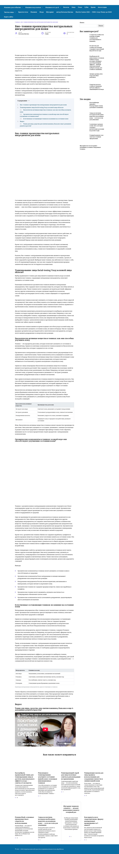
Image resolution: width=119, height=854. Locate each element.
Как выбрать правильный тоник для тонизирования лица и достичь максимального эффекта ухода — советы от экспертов (24, 778)
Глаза (80, 7)
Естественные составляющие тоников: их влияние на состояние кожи (45, 119)
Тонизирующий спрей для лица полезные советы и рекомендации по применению (70, 776)
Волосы (66, 7)
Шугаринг (50, 12)
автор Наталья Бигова (64, 12)
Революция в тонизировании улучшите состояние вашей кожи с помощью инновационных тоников (47, 778)
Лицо (73, 7)
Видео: (22, 121)
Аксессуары (102, 7)
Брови (93, 7)
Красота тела (23, 12)
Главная (17, 22)
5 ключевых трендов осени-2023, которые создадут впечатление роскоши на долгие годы (96, 127)
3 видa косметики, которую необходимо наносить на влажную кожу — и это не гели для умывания (96, 116)
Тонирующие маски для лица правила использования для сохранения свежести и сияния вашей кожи (93, 777)
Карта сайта (8, 17)
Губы (86, 7)
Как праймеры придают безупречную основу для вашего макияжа (96, 105)
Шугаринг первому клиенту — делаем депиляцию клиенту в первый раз (71, 809)
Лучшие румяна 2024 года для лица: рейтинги (96, 75)
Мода (41, 12)
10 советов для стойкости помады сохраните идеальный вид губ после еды (96, 48)
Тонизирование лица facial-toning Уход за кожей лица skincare (42, 107)
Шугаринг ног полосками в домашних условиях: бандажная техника (90, 147)
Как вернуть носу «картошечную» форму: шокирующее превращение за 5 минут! (94, 821)
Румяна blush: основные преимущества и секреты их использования (24, 820)
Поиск (82, 22)
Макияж (33, 12)
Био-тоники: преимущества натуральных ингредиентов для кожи (43, 105)
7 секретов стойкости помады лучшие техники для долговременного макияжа (96, 38)
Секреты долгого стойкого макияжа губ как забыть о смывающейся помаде (96, 87)
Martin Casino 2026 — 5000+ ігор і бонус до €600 (94, 12)
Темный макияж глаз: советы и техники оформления (96, 137)
